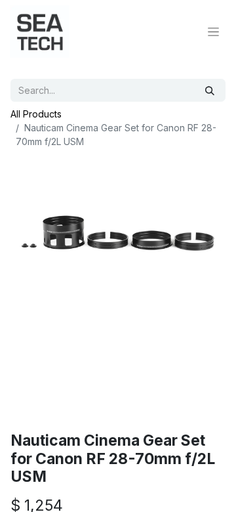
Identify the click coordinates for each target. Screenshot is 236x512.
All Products (36, 113)
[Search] (210, 90)
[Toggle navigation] (213, 31)
